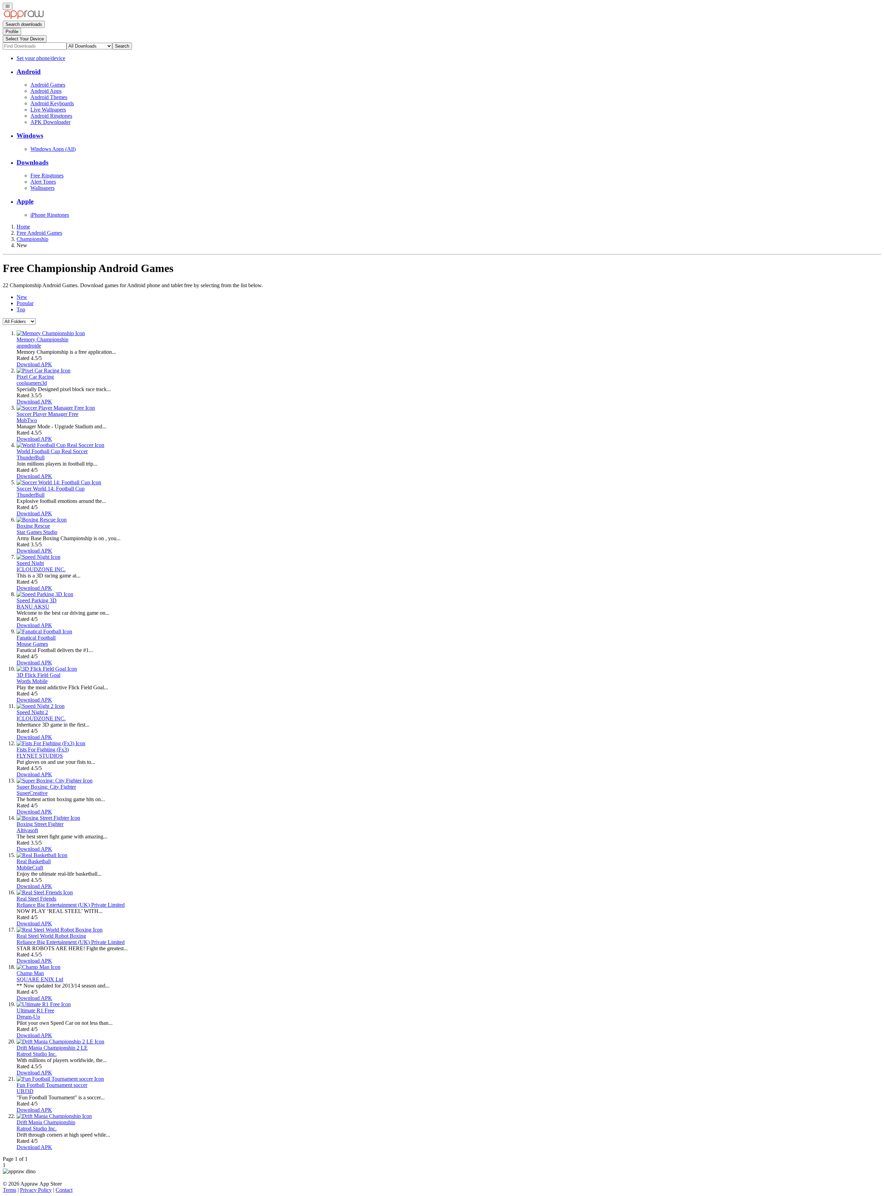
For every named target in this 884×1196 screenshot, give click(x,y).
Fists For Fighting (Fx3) (43, 749)
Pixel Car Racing (35, 377)
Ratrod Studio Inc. (37, 1054)
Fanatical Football (36, 638)
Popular (25, 303)
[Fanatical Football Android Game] (44, 631)
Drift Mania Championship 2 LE (52, 1048)
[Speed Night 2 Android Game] (41, 706)
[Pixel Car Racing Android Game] (43, 370)
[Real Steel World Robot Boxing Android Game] (60, 930)
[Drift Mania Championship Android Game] (54, 1116)
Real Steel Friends (36, 899)
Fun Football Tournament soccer (52, 1085)
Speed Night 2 (32, 712)
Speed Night (30, 563)
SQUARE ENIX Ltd (40, 979)
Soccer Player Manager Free (47, 414)
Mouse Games (32, 644)
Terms (9, 1190)
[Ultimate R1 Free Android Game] (44, 1004)
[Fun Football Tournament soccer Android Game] (60, 1079)
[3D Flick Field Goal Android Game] (47, 669)
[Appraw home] (24, 17)
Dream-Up (28, 1017)
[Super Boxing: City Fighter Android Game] (55, 781)
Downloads (32, 162)
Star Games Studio (37, 532)
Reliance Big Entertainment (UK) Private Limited (71, 905)
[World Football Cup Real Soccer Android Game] (60, 445)
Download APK (34, 364)
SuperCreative (32, 793)
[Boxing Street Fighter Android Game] (48, 818)
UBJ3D (25, 1091)
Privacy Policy (36, 1190)
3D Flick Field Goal (38, 675)
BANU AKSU (33, 607)
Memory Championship (42, 339)
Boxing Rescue (33, 526)
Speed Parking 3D (37, 600)
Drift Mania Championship (46, 1122)
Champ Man (30, 973)
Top (21, 309)
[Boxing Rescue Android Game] (42, 520)
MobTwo (27, 420)
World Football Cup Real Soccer (52, 451)
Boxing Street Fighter (40, 824)
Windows (30, 135)
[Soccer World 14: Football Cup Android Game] (59, 482)
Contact (64, 1190)
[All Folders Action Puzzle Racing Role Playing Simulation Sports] (19, 321)
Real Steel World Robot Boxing (51, 936)
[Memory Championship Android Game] (51, 333)
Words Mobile (32, 681)
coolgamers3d (32, 383)
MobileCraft (30, 868)
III (8, 6)
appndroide (29, 346)
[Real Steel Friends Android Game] (45, 892)
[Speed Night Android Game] (38, 557)
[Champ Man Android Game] (38, 967)
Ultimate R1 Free (35, 1010)
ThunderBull (31, 457)
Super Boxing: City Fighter (46, 787)
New (22, 297)
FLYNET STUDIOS (40, 756)
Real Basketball (34, 861)
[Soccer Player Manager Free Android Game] (56, 408)
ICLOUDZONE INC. (41, 569)
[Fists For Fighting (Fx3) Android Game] (51, 743)
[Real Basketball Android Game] (42, 855)
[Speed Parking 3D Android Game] (45, 594)
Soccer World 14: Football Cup (51, 489)
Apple (25, 201)
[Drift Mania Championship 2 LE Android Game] (60, 1041)
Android (29, 71)
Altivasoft (27, 830)
